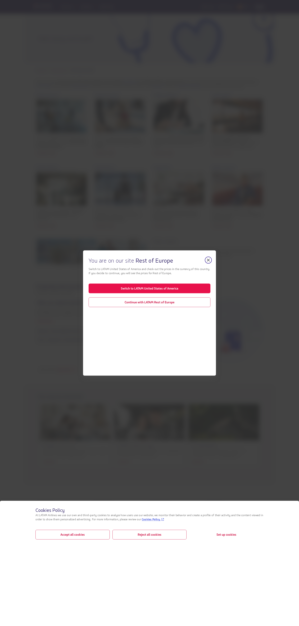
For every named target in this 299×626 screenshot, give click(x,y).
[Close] (208, 260)
